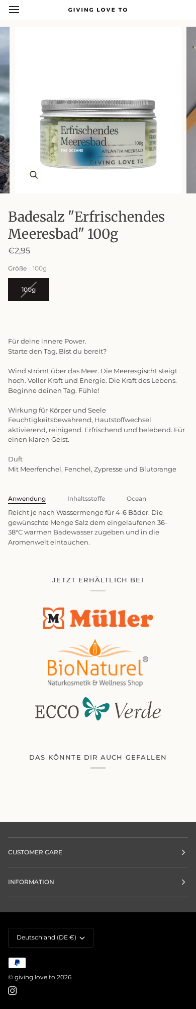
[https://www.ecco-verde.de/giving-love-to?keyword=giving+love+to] (98, 709)
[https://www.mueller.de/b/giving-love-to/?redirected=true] (98, 618)
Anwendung (27, 498)
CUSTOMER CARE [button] (35, 852)
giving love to (35, 977)
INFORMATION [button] (31, 882)
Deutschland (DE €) (46, 937)
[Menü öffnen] (23, 9)
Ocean (136, 498)
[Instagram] (12, 990)
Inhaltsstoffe (86, 498)
